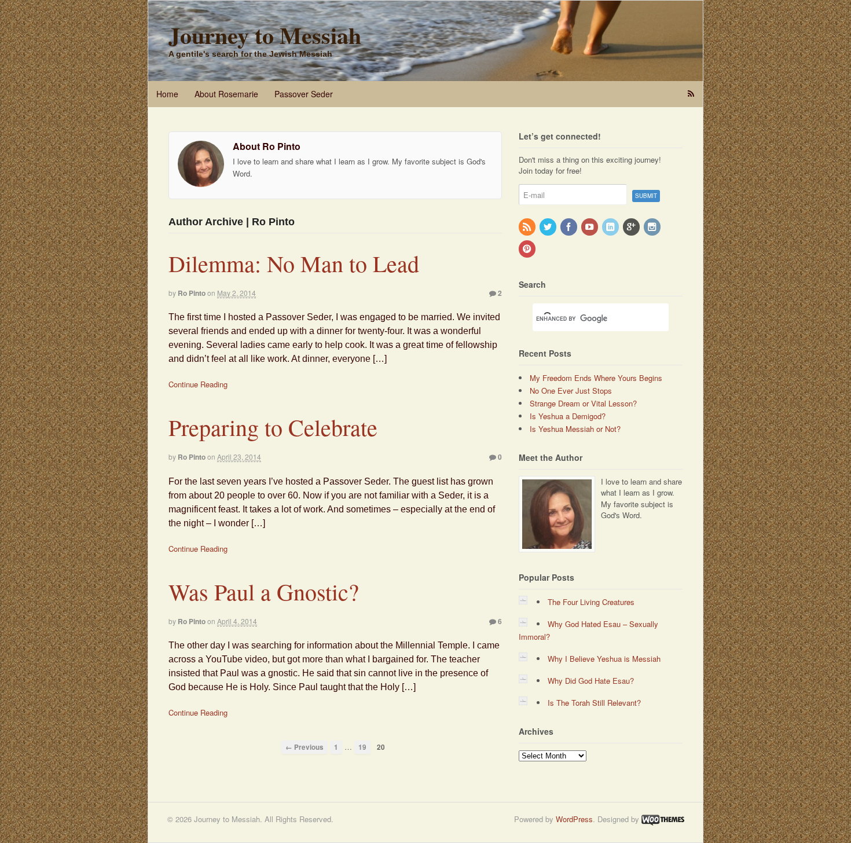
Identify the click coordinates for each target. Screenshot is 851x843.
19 (362, 747)
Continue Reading (198, 384)
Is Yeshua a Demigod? (568, 416)
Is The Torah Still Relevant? (594, 702)
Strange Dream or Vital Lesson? (583, 403)
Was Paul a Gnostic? (263, 591)
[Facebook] (569, 227)
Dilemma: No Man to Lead (293, 263)
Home (167, 94)
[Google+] (632, 227)
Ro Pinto (192, 293)
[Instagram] (653, 227)
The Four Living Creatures (591, 601)
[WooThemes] (662, 818)
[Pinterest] (528, 249)
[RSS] (528, 227)
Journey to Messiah (264, 35)
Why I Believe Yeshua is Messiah (604, 658)
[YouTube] (590, 227)
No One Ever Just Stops (571, 390)
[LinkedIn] (611, 227)
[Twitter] (549, 227)
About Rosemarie (226, 94)
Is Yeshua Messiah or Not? (575, 428)
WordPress (574, 818)
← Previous (304, 747)
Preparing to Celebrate (272, 427)
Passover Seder (303, 94)
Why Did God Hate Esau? (591, 680)
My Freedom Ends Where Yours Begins (596, 377)
